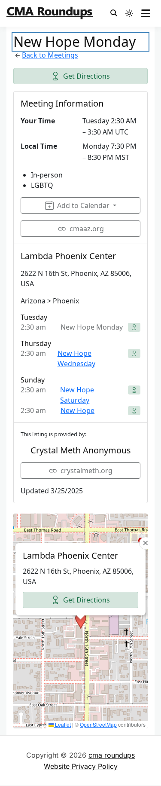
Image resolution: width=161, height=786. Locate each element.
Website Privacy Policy (81, 766)
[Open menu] (146, 13)
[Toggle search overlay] (113, 13)
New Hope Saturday (77, 395)
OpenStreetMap (98, 724)
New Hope (77, 410)
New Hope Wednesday (76, 358)
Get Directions (86, 76)
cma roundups (111, 755)
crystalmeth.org (86, 470)
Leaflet (62, 724)
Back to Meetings (50, 55)
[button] (80, 621)
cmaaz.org (87, 228)
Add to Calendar (83, 205)
